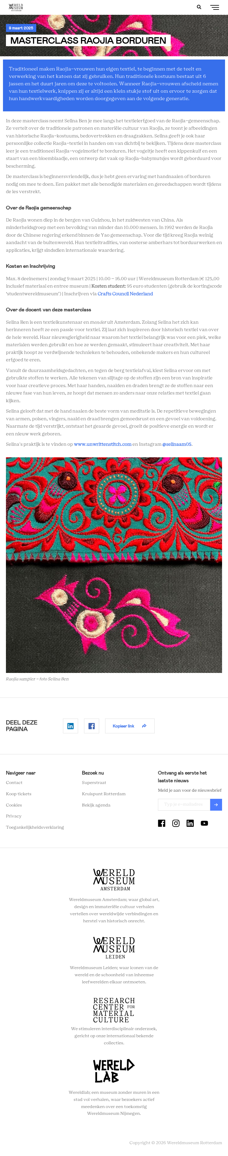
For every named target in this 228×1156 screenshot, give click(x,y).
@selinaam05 (176, 444)
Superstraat (94, 783)
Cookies (14, 805)
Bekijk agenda (96, 805)
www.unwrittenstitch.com (103, 444)
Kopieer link (123, 726)
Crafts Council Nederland (125, 294)
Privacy (14, 816)
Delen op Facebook (91, 726)
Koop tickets (18, 794)
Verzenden (216, 805)
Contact (14, 783)
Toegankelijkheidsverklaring (35, 827)
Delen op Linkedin (70, 726)
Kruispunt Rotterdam (104, 794)
